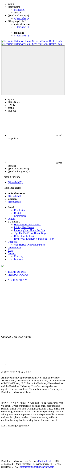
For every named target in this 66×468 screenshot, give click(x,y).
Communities (14, 244)
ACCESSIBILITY (17, 277)
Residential (19, 207)
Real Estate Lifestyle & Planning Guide (34, 236)
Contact (12, 250)
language (18, 256)
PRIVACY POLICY (18, 271)
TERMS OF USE (17, 269)
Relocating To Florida (25, 233)
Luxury (11, 216)
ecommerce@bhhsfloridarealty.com (36, 464)
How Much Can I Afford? (27, 221)
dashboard (19, 9)
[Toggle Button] (33, 67)
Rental (17, 210)
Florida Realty (45, 458)
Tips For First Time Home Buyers (31, 230)
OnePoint (12, 239)
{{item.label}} (21, 18)
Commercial (20, 213)
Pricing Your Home (24, 224)
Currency (19, 253)
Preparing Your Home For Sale (29, 227)
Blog (10, 247)
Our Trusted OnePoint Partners (29, 241)
